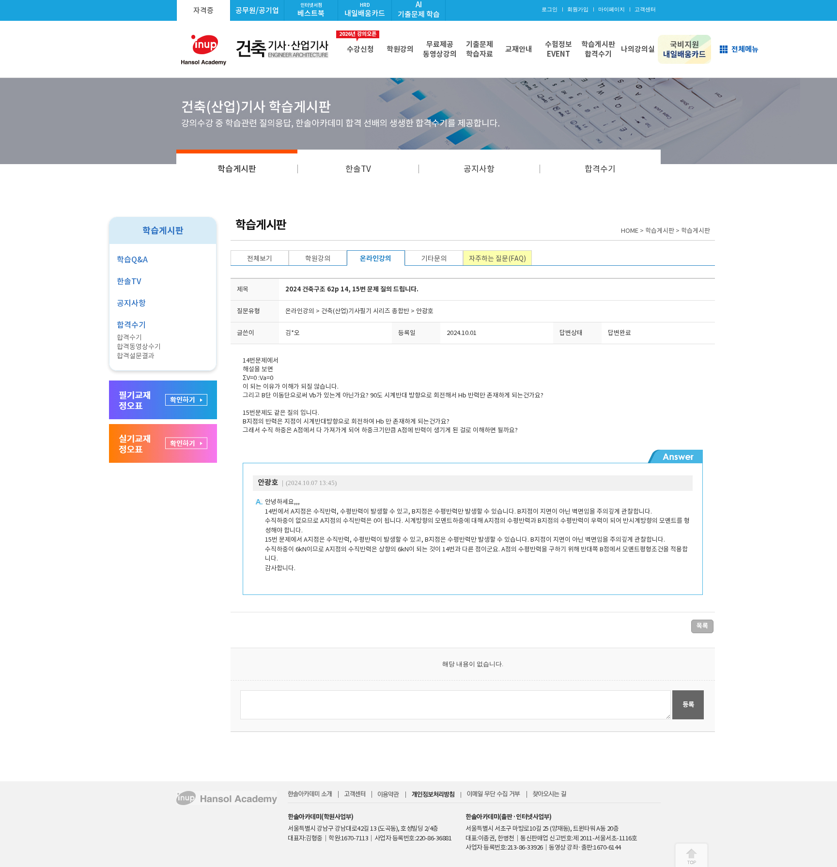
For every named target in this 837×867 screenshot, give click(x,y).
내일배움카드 (364, 10)
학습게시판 (236, 169)
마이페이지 (611, 9)
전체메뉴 (745, 49)
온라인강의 (375, 258)
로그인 (550, 9)
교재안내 (518, 49)
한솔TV (358, 169)
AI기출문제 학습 (419, 9)
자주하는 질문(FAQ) (497, 258)
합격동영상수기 (139, 346)
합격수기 (600, 169)
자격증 (203, 10)
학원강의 (400, 49)
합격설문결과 (136, 355)
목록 (702, 626)
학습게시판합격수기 (598, 49)
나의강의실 (638, 49)
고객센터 (645, 9)
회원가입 (578, 9)
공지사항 (479, 169)
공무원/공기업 (257, 10)
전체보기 (259, 258)
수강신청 (358, 42)
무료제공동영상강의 (440, 49)
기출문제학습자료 (479, 49)
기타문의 (434, 258)
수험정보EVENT (558, 49)
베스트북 (311, 10)
